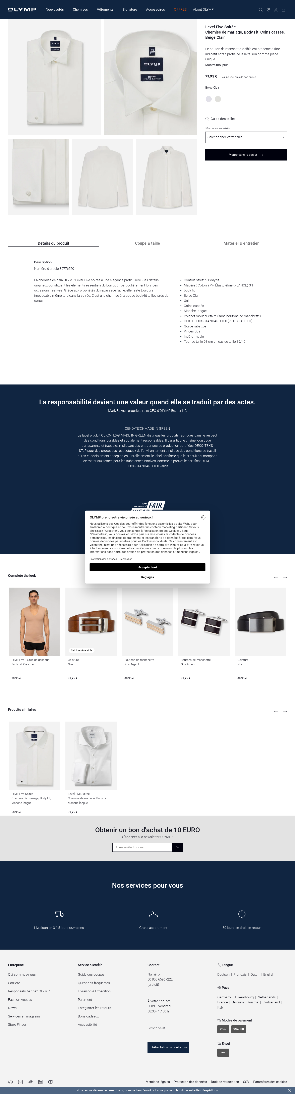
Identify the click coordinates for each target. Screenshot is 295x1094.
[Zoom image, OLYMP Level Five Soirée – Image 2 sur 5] (150, 77)
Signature (130, 9)
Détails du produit (53, 243)
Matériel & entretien (241, 243)
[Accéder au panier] (283, 9)
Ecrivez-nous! (156, 1028)
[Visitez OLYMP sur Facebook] (10, 1082)
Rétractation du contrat (167, 1047)
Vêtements (105, 9)
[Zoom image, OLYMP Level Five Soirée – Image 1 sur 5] (54, 77)
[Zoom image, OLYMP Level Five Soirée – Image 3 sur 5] (38, 177)
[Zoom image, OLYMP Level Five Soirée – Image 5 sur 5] (166, 177)
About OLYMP (203, 9)
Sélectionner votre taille (217, 128)
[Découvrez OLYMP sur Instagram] (20, 1082)
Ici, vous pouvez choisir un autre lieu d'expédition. (186, 1090)
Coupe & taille (147, 243)
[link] (220, 118)
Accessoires (155, 9)
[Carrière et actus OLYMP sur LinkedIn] (40, 1082)
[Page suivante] (285, 577)
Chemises (80, 9)
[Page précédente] (276, 577)
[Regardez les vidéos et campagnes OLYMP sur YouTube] (50, 1082)
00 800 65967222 (160, 979)
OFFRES (180, 9)
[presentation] (147, 311)
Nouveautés (55, 9)
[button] (216, 65)
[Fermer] (289, 1090)
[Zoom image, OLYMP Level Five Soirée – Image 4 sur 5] (102, 177)
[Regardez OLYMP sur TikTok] (30, 1082)
